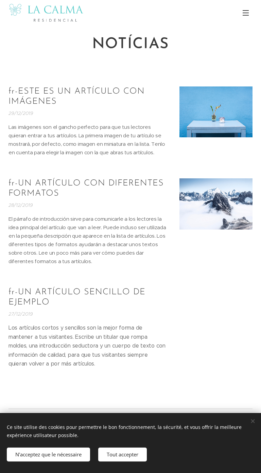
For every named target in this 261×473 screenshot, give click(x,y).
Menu (246, 12)
